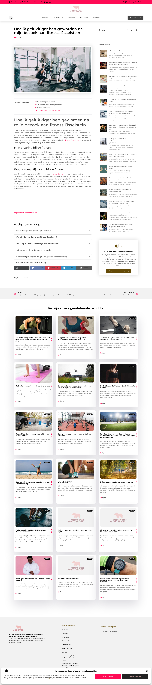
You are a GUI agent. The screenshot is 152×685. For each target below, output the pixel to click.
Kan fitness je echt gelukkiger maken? (53, 230)
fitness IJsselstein (72, 140)
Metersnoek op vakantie (68, 578)
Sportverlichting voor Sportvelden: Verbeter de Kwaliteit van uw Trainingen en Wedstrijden (117, 435)
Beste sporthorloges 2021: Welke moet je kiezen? (33, 579)
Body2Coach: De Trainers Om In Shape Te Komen (117, 387)
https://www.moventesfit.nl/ (25, 213)
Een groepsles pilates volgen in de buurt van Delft (75, 435)
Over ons (71, 18)
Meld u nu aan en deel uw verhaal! (118, 252)
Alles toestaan (108, 676)
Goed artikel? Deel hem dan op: (49, 110)
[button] (147, 671)
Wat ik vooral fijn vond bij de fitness (49, 105)
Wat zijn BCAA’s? (65, 482)
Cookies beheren (135, 676)
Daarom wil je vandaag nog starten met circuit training (33, 483)
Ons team (84, 18)
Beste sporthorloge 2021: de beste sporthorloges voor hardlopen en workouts (114, 580)
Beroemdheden (67, 641)
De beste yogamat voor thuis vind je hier (33, 386)
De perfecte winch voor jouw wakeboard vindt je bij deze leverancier (75, 387)
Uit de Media (66, 644)
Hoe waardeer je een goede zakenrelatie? (123, 76)
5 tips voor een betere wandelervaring (116, 482)
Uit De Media (58, 18)
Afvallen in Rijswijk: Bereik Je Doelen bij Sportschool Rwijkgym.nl (117, 338)
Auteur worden (67, 648)
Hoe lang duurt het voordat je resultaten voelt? (53, 244)
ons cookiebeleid (44, 679)
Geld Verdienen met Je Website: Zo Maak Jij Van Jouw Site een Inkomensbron (70, 667)
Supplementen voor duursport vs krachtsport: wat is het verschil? (72, 338)
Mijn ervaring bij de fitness (46, 102)
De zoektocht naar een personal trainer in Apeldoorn (32, 435)
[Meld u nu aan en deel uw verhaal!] (118, 245)
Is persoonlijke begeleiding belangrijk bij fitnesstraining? (53, 257)
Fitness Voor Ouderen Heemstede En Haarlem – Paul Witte (116, 531)
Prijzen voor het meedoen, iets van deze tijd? (75, 531)
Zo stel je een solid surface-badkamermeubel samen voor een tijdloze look (120, 141)
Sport (18, 38)
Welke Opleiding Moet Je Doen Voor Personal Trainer (31, 531)
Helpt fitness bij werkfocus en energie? (53, 250)
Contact (96, 18)
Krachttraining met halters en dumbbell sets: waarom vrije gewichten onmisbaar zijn (122, 127)
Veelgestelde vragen (43, 107)
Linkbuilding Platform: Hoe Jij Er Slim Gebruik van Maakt (71, 658)
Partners (44, 18)
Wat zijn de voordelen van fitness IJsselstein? (53, 237)
